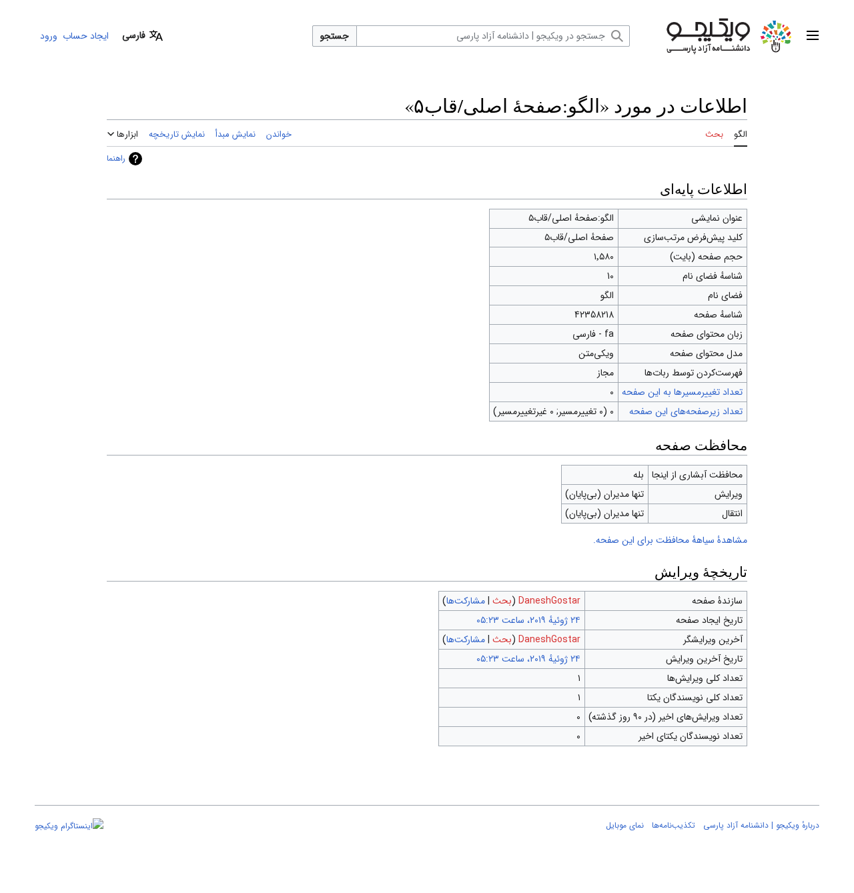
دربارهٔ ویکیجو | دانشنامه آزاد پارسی (761, 825)
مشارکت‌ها (465, 601)
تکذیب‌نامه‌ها (673, 825)
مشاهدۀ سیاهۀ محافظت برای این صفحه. (670, 540)
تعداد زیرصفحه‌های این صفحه (686, 411)
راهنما (116, 158)
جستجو (334, 36)
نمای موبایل (625, 825)
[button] (812, 36)
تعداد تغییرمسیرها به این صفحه (682, 392)
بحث (502, 601)
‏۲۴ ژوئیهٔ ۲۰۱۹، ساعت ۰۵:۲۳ (528, 620)
